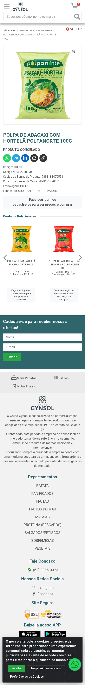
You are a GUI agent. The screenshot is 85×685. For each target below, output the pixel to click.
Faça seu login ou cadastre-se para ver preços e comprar (42, 202)
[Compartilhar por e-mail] (34, 158)
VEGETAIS (43, 548)
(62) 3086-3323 (45, 570)
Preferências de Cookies (27, 676)
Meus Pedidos (26, 378)
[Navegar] (5, 257)
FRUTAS (42, 501)
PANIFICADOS (42, 493)
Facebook (45, 594)
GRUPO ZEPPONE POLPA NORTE (39, 190)
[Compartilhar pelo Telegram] (16, 158)
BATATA (42, 486)
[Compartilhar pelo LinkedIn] (25, 158)
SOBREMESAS (42, 540)
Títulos (64, 378)
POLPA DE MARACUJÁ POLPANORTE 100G (21, 262)
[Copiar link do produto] (43, 158)
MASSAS (42, 517)
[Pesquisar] (77, 16)
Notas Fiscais (26, 386)
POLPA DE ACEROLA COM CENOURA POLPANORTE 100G (64, 264)
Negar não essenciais (46, 668)
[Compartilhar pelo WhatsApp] (7, 158)
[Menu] (7, 6)
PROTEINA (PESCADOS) (42, 525)
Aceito (16, 668)
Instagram (45, 588)
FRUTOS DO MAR (42, 509)
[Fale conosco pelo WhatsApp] (74, 664)
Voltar (75, 29)
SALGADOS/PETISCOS (42, 533)
